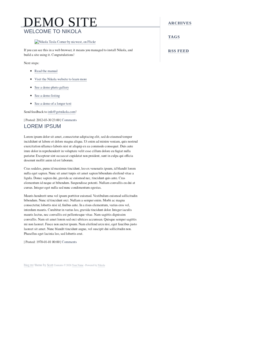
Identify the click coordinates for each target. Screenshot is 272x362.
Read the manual (46, 70)
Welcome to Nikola (52, 31)
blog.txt (28, 265)
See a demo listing (47, 95)
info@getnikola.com (61, 111)
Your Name (77, 265)
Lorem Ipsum (42, 126)
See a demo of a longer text (53, 103)
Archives (180, 23)
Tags (174, 36)
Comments (69, 119)
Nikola (101, 265)
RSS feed (178, 50)
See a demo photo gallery (52, 87)
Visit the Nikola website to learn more (61, 79)
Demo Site (60, 21)
